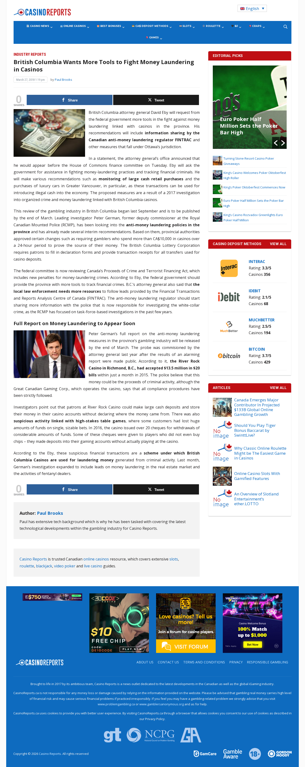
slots (173, 559)
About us (145, 662)
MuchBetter (261, 320)
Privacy (236, 662)
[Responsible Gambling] (252, 753)
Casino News (39, 26)
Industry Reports (30, 54)
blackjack (44, 566)
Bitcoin (257, 349)
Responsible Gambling (267, 662)
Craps (256, 26)
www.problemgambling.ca (116, 704)
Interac (257, 261)
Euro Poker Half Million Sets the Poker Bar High (249, 125)
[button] (275, 143)
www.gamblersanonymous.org (161, 704)
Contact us (168, 662)
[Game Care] (205, 753)
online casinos (96, 559)
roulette (27, 566)
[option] (250, 107)
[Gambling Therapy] (277, 753)
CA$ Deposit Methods (151, 26)
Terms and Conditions (204, 662)
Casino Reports (33, 559)
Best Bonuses (110, 26)
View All (278, 388)
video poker (64, 566)
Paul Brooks (63, 79)
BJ (236, 26)
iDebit (255, 290)
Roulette (212, 26)
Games (153, 37)
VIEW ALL (278, 244)
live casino (93, 566)
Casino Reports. (50, 754)
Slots (186, 26)
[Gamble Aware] (230, 753)
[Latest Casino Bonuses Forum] (186, 623)
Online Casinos (74, 26)
